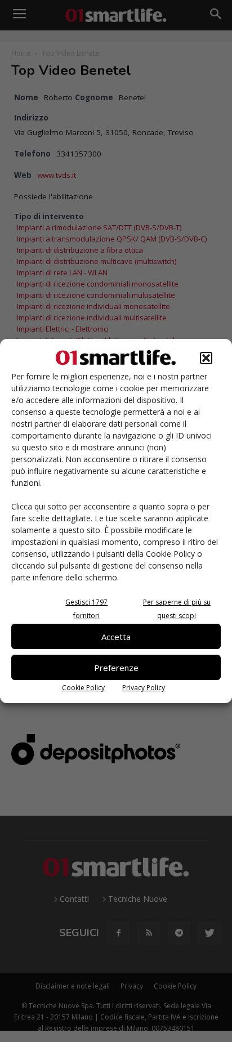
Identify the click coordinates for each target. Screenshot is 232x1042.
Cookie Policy (83, 687)
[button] (206, 358)
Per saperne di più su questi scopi (177, 608)
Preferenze (116, 667)
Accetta (116, 636)
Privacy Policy (143, 687)
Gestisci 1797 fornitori (86, 608)
